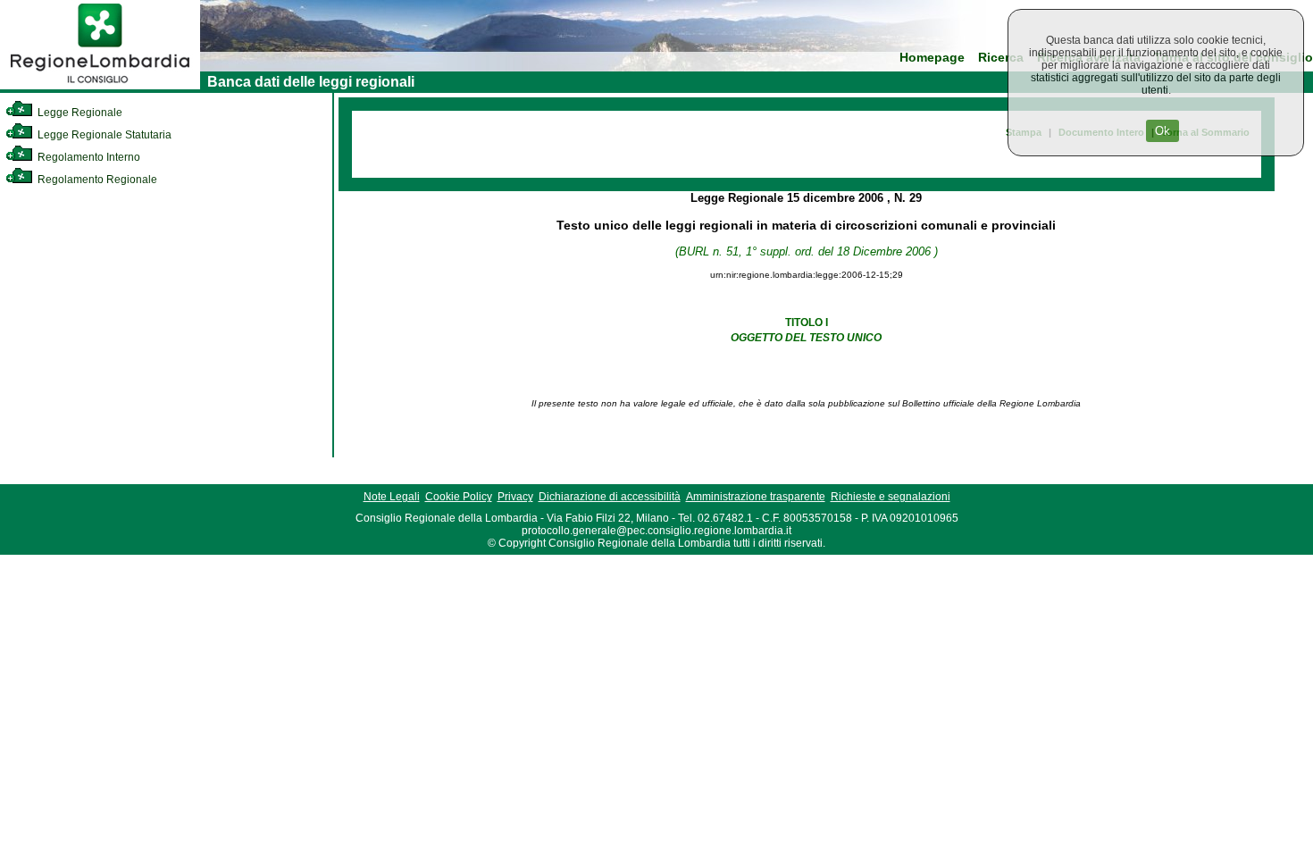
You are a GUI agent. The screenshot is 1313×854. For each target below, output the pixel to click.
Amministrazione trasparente (755, 496)
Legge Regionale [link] (78, 112)
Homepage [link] (932, 57)
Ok (1162, 131)
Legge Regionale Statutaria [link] (103, 135)
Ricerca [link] (1001, 57)
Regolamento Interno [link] (87, 157)
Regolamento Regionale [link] (96, 179)
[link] (100, 86)
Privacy (515, 496)
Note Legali (392, 496)
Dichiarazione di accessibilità (610, 496)
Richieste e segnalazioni (890, 496)
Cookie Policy (458, 496)
